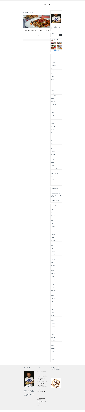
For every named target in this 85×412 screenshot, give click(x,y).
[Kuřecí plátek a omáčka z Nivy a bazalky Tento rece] (60, 46)
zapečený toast (43, 403)
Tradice (52, 162)
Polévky (52, 82)
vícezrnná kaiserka (39, 372)
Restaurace (52, 157)
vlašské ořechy (45, 371)
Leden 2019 (52, 323)
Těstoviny (52, 96)
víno (41, 378)
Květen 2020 (52, 301)
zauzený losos (39, 378)
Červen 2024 (52, 234)
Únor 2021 (52, 287)
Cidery (52, 143)
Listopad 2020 (53, 292)
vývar (44, 391)
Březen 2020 (52, 304)
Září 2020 (52, 295)
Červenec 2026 (53, 209)
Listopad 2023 (53, 242)
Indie (52, 118)
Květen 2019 (52, 318)
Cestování (52, 59)
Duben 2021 (52, 284)
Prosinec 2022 (53, 256)
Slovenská (52, 134)
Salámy (52, 179)
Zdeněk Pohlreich (42, 404)
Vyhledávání (52, 33)
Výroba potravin (53, 170)
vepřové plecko (45, 381)
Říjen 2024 (52, 231)
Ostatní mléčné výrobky (54, 173)
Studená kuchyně (53, 95)
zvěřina (39, 403)
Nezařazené (52, 151)
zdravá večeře (38, 371)
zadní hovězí (41, 386)
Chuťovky (52, 68)
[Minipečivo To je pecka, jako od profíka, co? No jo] (52, 48)
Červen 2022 (52, 265)
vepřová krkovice (44, 372)
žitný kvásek (45, 377)
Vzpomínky (52, 182)
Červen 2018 (52, 334)
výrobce (42, 381)
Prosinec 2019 (53, 309)
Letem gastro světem (42, 4)
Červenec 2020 (53, 298)
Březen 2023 (52, 251)
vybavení (43, 375)
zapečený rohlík (43, 376)
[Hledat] (60, 35)
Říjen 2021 (52, 276)
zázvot (38, 389)
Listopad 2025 (53, 218)
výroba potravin (41, 398)
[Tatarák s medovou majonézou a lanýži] (60, 43)
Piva (51, 145)
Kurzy (52, 137)
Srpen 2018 (52, 331)
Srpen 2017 (52, 348)
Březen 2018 (52, 337)
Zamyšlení (52, 184)
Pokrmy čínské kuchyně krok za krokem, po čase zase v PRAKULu (36, 31)
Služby (52, 159)
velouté (39, 386)
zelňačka (38, 377)
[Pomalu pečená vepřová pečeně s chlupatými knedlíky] (60, 48)
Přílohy (52, 87)
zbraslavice (40, 381)
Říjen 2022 (52, 259)
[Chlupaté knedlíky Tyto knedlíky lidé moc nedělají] (58, 48)
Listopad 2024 (53, 229)
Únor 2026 (52, 215)
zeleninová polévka (39, 375)
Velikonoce (52, 165)
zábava (44, 386)
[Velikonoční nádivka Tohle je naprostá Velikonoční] (58, 46)
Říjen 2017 (52, 345)
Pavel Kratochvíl (54, 24)
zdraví (38, 381)
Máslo (52, 176)
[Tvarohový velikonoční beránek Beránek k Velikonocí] (55, 46)
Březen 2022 (52, 268)
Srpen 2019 (52, 315)
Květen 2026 (52, 212)
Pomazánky (52, 84)
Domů (29, 7)
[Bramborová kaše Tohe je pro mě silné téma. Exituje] (55, 48)
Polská (52, 129)
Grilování (52, 76)
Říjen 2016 (52, 359)
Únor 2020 (52, 306)
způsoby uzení (40, 391)
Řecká (52, 132)
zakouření (40, 389)
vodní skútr (42, 399)
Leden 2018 (52, 340)
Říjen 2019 (52, 312)
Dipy (51, 73)
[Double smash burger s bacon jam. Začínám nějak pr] (52, 46)
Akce (51, 57)
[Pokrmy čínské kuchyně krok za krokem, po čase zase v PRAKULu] (36, 28)
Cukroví (52, 70)
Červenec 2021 (53, 281)
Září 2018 (52, 329)
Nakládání (52, 79)
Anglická (52, 107)
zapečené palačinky (42, 377)
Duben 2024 (52, 237)
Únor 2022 (52, 270)
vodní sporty (46, 386)
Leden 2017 (52, 356)
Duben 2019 (52, 320)
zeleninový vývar (44, 378)
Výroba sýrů (52, 181)
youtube (38, 404)
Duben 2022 (52, 267)
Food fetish (52, 62)
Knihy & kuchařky (53, 101)
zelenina (39, 380)
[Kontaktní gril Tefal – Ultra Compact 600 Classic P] (52, 43)
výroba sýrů (39, 399)
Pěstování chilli (53, 154)
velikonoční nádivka (39, 387)
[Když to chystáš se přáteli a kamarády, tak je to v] (55, 43)
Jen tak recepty (42, 7)
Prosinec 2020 (53, 290)
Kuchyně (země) (53, 104)
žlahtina (43, 385)
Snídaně (52, 93)
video (43, 371)
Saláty (52, 90)
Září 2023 (52, 245)
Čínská (52, 115)
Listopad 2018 (53, 326)
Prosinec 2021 (53, 273)
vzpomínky (43, 387)
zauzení (41, 403)
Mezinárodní (52, 126)
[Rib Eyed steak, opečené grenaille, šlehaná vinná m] (58, 43)
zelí (44, 385)
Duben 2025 (52, 226)
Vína (51, 148)
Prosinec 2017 (52, 342)
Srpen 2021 (52, 279)
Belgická (52, 109)
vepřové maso (42, 401)
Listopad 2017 (52, 343)
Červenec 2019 (53, 317)
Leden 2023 (52, 254)
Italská (52, 120)
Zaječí (46, 376)
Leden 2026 (52, 217)
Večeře (52, 98)
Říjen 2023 (52, 243)
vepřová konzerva (43, 389)
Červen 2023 (52, 248)
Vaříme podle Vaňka (53, 7)
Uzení (47, 7)
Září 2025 (52, 220)
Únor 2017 (52, 354)
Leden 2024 (52, 240)
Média (52, 140)
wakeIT (41, 371)
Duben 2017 (52, 351)
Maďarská (52, 123)
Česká (52, 112)
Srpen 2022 (52, 262)
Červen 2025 (52, 223)
